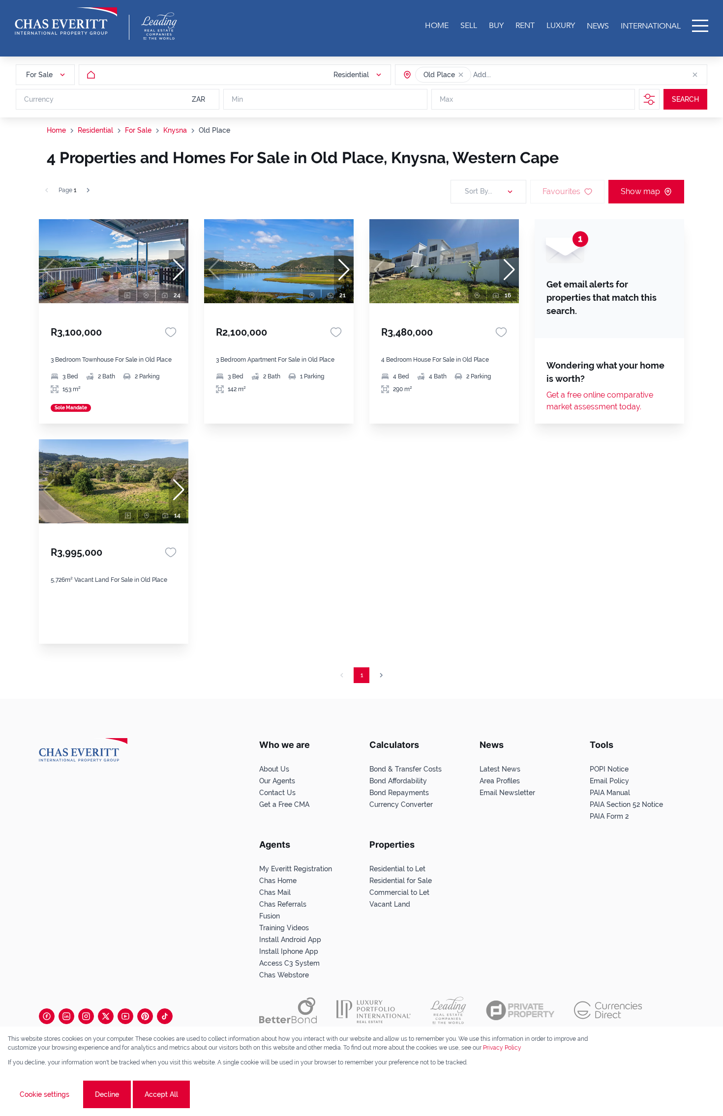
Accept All (161, 1094)
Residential (95, 130)
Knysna (175, 130)
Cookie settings (44, 1094)
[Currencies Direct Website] (608, 1010)
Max (446, 99)
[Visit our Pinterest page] (145, 1016)
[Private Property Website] (520, 1010)
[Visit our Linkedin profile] (66, 1016)
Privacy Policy (502, 1047)
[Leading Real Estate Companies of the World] (159, 26)
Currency (39, 99)
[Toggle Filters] (649, 99)
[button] (461, 75)
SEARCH (685, 99)
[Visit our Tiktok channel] (165, 1016)
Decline (107, 1094)
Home (56, 130)
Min (237, 99)
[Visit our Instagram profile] (86, 1016)
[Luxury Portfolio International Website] (373, 1010)
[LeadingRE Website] (448, 1010)
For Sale (138, 130)
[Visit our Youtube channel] (125, 1016)
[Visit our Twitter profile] (106, 1016)
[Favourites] (171, 332)
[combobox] (511, 75)
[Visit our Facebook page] (47, 1016)
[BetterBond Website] (288, 1010)
